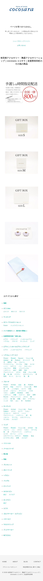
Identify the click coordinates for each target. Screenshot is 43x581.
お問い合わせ (21, 45)
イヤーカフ (7, 519)
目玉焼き (20, 393)
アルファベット (9, 372)
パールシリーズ (9, 448)
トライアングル (24, 368)
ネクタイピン (8, 491)
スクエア (15, 419)
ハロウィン (7, 370)
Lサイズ (6, 311)
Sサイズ (22, 311)
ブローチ (15, 341)
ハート (6, 366)
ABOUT (15, 561)
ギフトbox (7, 308)
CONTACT (37, 561)
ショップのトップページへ (21, 41)
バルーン (13, 391)
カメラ (24, 389)
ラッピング (7, 317)
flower (6, 325)
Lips (19, 385)
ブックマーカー (9, 530)
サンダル (6, 419)
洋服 (14, 395)
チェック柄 (32, 372)
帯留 (5, 459)
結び (14, 370)
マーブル (19, 364)
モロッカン (28, 366)
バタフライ (7, 368)
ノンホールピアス (26, 339)
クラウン (17, 374)
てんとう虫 (29, 358)
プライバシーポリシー (10, 567)
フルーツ (22, 362)
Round (13, 358)
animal (30, 428)
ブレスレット (8, 464)
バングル (6, 480)
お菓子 (12, 393)
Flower (6, 358)
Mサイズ (14, 311)
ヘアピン (6, 475)
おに (17, 401)
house (6, 387)
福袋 (5, 303)
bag (11, 387)
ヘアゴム (6, 341)
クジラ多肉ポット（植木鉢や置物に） (16, 331)
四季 (20, 370)
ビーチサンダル (9, 438)
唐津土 (10, 362)
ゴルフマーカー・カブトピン (13, 514)
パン (20, 366)
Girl (24, 399)
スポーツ (22, 395)
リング (32, 341)
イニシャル (7, 443)
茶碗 (18, 399)
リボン (6, 393)
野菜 (14, 368)
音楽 (26, 364)
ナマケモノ (31, 399)
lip (15, 362)
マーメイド (26, 360)
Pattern (17, 360)
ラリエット (7, 413)
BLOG (26, 561)
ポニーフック (8, 470)
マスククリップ (9, 524)
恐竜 (17, 438)
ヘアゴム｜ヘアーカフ (11, 355)
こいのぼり (15, 389)
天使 (24, 372)
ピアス (6, 339)
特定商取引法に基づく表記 (31, 567)
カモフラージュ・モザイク (12, 436)
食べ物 (10, 374)
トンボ (6, 401)
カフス (6, 508)
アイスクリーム (9, 364)
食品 (32, 436)
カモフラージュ (28, 374)
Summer (28, 401)
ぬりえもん (7, 535)
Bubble (25, 436)
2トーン (18, 376)
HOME (4, 561)
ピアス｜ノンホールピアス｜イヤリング (16, 346)
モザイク (13, 366)
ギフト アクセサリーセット (12, 322)
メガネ (31, 391)
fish (11, 401)
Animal (6, 360)
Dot (25, 370)
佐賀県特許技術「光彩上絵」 (13, 336)
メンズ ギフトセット (17, 325)
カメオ (32, 364)
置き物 (6, 454)
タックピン (7, 500)
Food (30, 409)
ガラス (18, 372)
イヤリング (14, 339)
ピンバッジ (7, 486)
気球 (5, 376)
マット (11, 376)
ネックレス (23, 341)
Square (20, 358)
